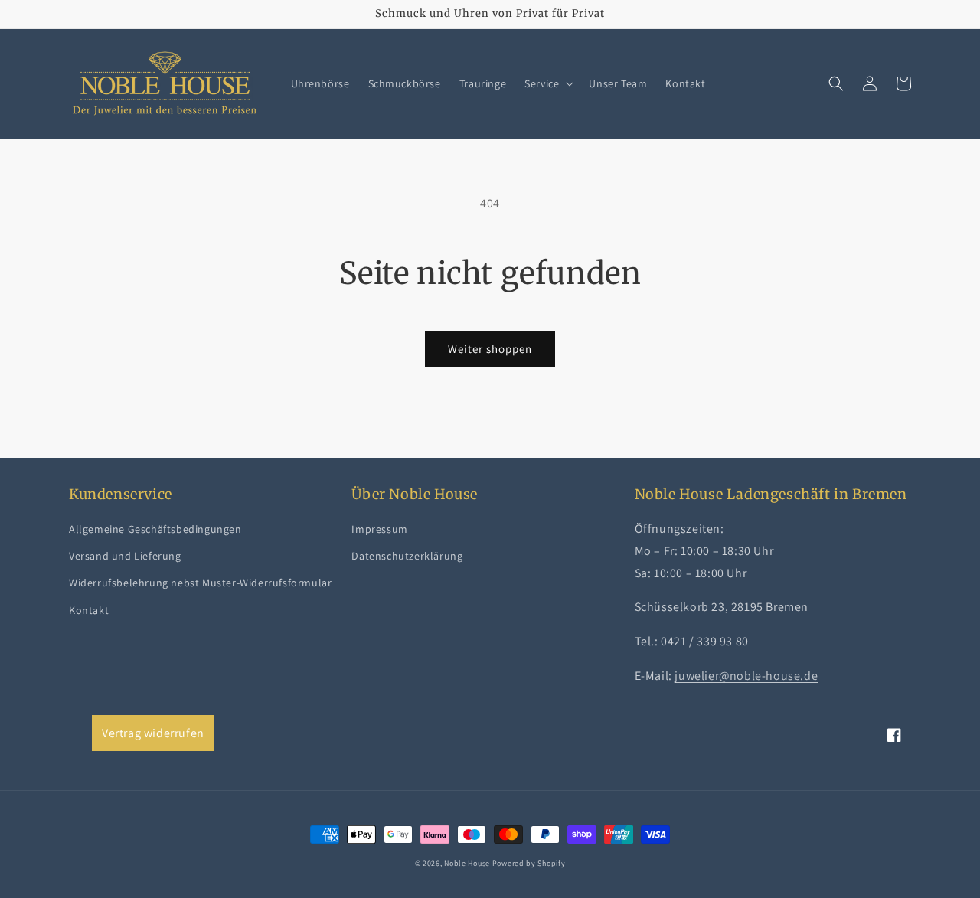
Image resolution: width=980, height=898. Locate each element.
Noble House (467, 863)
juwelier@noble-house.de (746, 676)
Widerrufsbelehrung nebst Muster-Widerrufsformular (200, 582)
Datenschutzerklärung (406, 556)
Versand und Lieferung (125, 556)
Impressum (379, 529)
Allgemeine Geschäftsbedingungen (155, 529)
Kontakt (89, 610)
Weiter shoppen (490, 348)
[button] (547, 83)
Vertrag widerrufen (153, 733)
